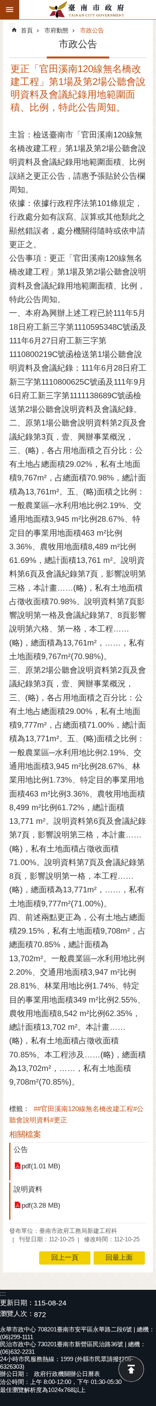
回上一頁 (64, 1257)
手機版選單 (9, 9)
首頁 (27, 30)
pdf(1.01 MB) (41, 1166)
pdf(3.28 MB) (41, 1205)
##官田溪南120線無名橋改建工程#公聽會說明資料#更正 (76, 1114)
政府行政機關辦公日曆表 (67, 1373)
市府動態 (56, 30)
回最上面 (131, 1369)
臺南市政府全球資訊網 (87, 9)
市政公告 (92, 30)
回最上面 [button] (119, 1257)
